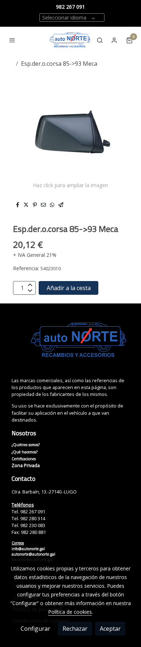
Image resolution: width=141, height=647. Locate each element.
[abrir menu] (12, 40)
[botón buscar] (99, 40)
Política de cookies (70, 611)
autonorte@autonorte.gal (33, 554)
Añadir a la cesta (69, 288)
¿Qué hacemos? (25, 451)
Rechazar (75, 629)
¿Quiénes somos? (26, 444)
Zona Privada (26, 465)
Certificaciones (24, 458)
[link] (70, 40)
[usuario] (114, 40)
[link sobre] (70, 344)
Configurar (35, 629)
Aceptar (110, 629)
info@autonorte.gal (28, 548)
